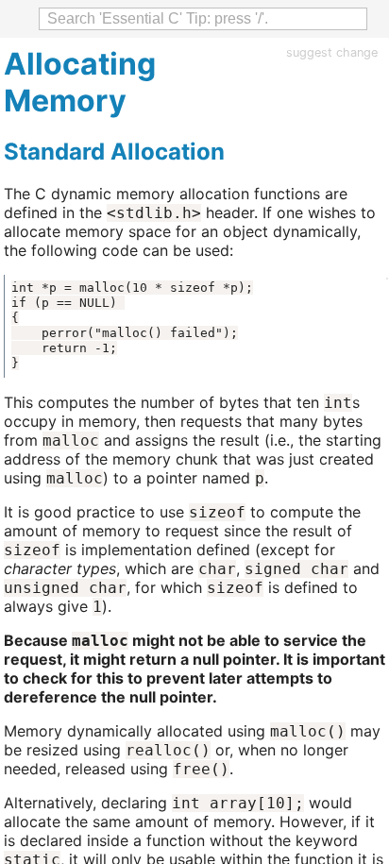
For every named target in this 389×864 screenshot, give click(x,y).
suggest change (332, 52)
